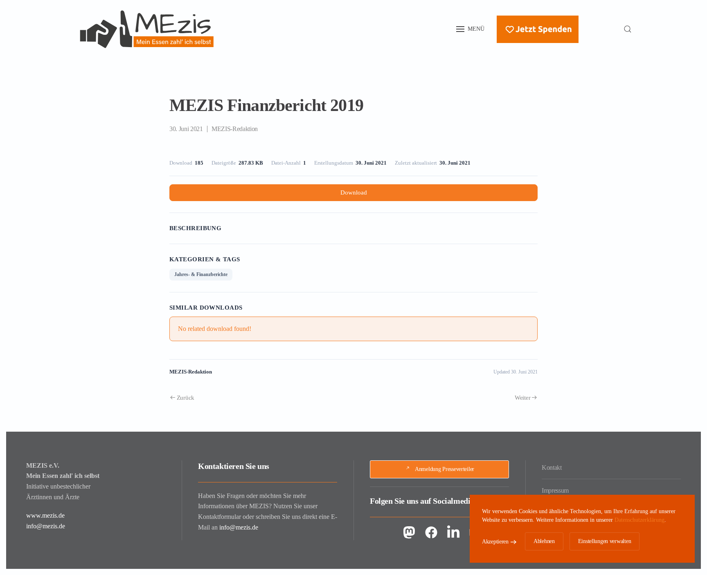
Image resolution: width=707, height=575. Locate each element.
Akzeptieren (495, 542)
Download (353, 192)
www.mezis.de (45, 515)
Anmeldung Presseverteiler (444, 469)
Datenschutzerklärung (639, 520)
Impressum (555, 490)
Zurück (185, 397)
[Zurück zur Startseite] (146, 29)
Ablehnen (544, 541)
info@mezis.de (45, 526)
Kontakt (552, 467)
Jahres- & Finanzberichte (200, 274)
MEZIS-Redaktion (235, 128)
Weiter (522, 397)
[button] (470, 29)
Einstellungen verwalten (604, 541)
